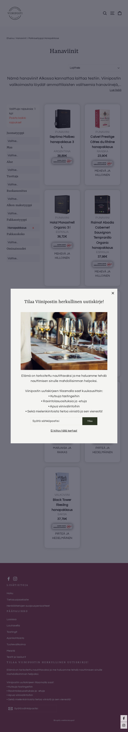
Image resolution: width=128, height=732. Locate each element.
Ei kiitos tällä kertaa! (64, 430)
